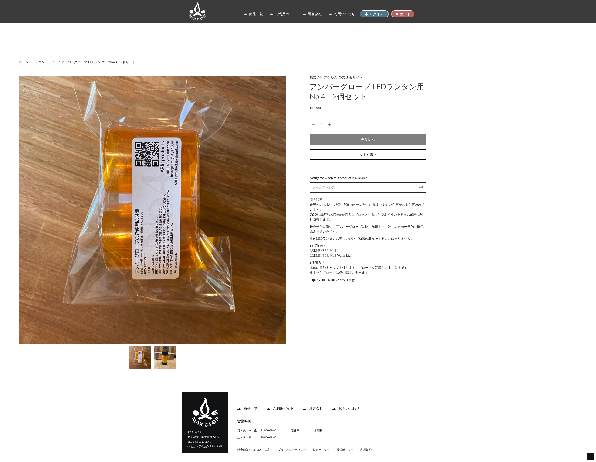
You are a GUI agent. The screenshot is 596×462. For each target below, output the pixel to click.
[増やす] (329, 125)
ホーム (23, 62)
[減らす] (313, 125)
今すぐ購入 (368, 154)
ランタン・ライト (45, 62)
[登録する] (421, 187)
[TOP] (197, 19)
